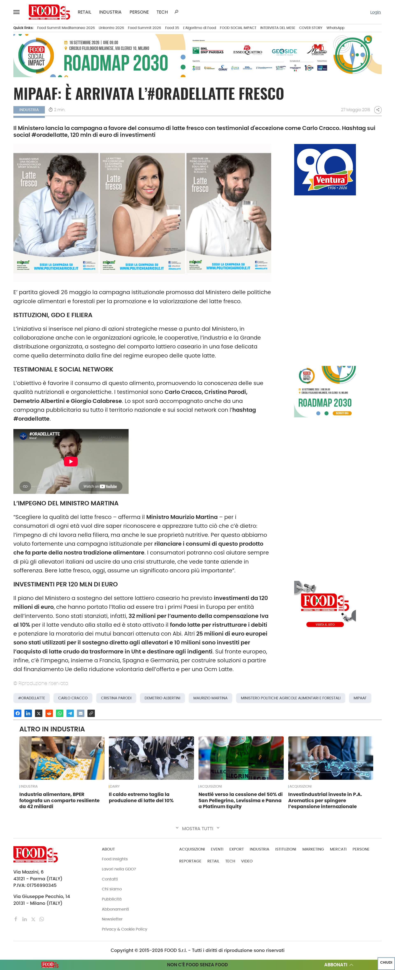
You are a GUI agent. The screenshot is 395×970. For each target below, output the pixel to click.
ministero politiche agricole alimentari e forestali (290, 698)
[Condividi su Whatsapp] (59, 713)
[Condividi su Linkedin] (28, 713)
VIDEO (247, 861)
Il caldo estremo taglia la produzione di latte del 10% (141, 797)
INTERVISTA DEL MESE (277, 27)
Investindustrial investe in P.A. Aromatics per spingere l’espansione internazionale (325, 800)
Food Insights (115, 859)
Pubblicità (112, 899)
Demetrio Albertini (162, 698)
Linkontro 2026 (111, 27)
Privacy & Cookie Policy (124, 929)
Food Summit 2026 (144, 27)
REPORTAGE (190, 861)
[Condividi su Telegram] (70, 713)
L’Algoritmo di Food (199, 27)
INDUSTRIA (110, 12)
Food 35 (172, 27)
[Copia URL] (91, 713)
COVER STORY (310, 27)
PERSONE (139, 12)
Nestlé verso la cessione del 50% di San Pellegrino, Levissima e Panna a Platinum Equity (241, 800)
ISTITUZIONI (285, 849)
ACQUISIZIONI (211, 786)
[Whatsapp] (41, 918)
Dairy (115, 786)
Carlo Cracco (73, 698)
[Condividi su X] (38, 713)
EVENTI (217, 849)
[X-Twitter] (34, 918)
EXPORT (236, 849)
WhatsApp (335, 27)
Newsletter (112, 919)
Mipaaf (360, 698)
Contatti (110, 879)
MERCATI (338, 849)
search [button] (176, 11)
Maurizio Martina (210, 698)
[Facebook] (16, 918)
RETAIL (84, 12)
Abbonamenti (115, 909)
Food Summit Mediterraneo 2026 (66, 27)
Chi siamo (112, 889)
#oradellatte (31, 698)
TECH (162, 12)
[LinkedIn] (25, 918)
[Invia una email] (80, 713)
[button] (17, 12)
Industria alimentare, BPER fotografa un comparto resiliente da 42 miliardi (59, 800)
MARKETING (313, 849)
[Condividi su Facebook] (17, 713)
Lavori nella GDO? (119, 869)
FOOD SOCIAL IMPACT (238, 27)
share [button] (378, 110)
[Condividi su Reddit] (49, 713)
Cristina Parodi (116, 698)
